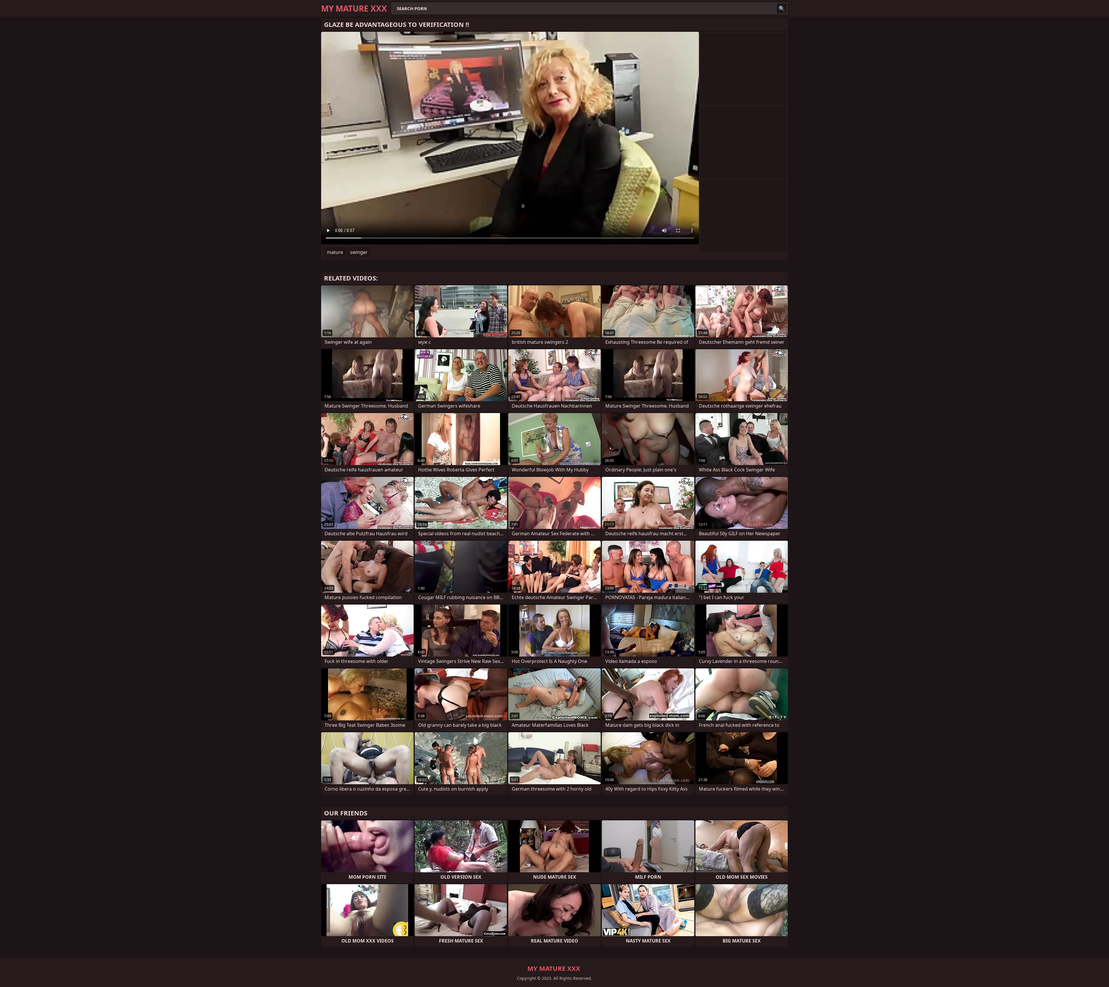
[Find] (782, 8)
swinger (359, 252)
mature (335, 252)
